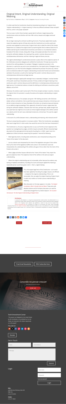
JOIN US (33, 288)
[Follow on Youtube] (9, 328)
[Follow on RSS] (28, 328)
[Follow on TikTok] (19, 328)
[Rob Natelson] (11, 203)
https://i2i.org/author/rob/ (20, 204)
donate (19, 223)
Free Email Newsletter (23, 264)
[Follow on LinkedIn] (22, 328)
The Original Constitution (21, 206)
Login (49, 383)
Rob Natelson (11, 19)
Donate (12, 335)
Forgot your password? (42, 379)
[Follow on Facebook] (15, 328)
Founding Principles (44, 19)
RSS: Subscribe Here (43, 264)
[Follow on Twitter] (12, 328)
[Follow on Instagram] (25, 328)
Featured (37, 19)
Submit (51, 363)
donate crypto (46, 223)
